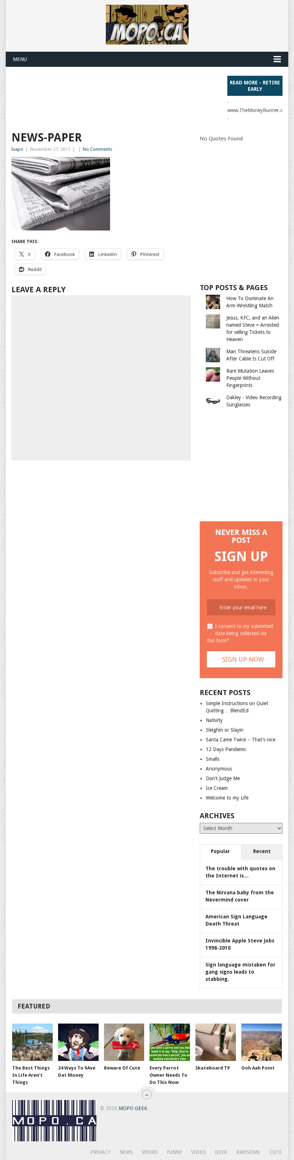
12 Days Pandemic (226, 749)
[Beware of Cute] (124, 1042)
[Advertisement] (141, 92)
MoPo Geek (133, 1108)
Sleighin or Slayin (224, 730)
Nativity (214, 720)
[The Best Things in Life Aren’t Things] (32, 1042)
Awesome (248, 1152)
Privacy (100, 1152)
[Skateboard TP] (215, 1042)
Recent (262, 851)
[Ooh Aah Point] (261, 1042)
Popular (220, 851)
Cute (275, 1152)
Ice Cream (217, 788)
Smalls (212, 759)
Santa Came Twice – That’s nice (240, 739)
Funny (174, 1152)
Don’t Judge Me (223, 778)
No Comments (97, 149)
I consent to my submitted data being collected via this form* (240, 633)
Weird (150, 1152)
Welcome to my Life (227, 798)
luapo (17, 149)
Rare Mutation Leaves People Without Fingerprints (250, 378)
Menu (20, 59)
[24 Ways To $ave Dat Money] (78, 1042)
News (126, 1152)
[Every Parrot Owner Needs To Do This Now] (170, 1042)
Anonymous (219, 769)
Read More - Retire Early (255, 86)
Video (198, 1152)
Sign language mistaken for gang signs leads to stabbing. (240, 972)
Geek (221, 1152)
